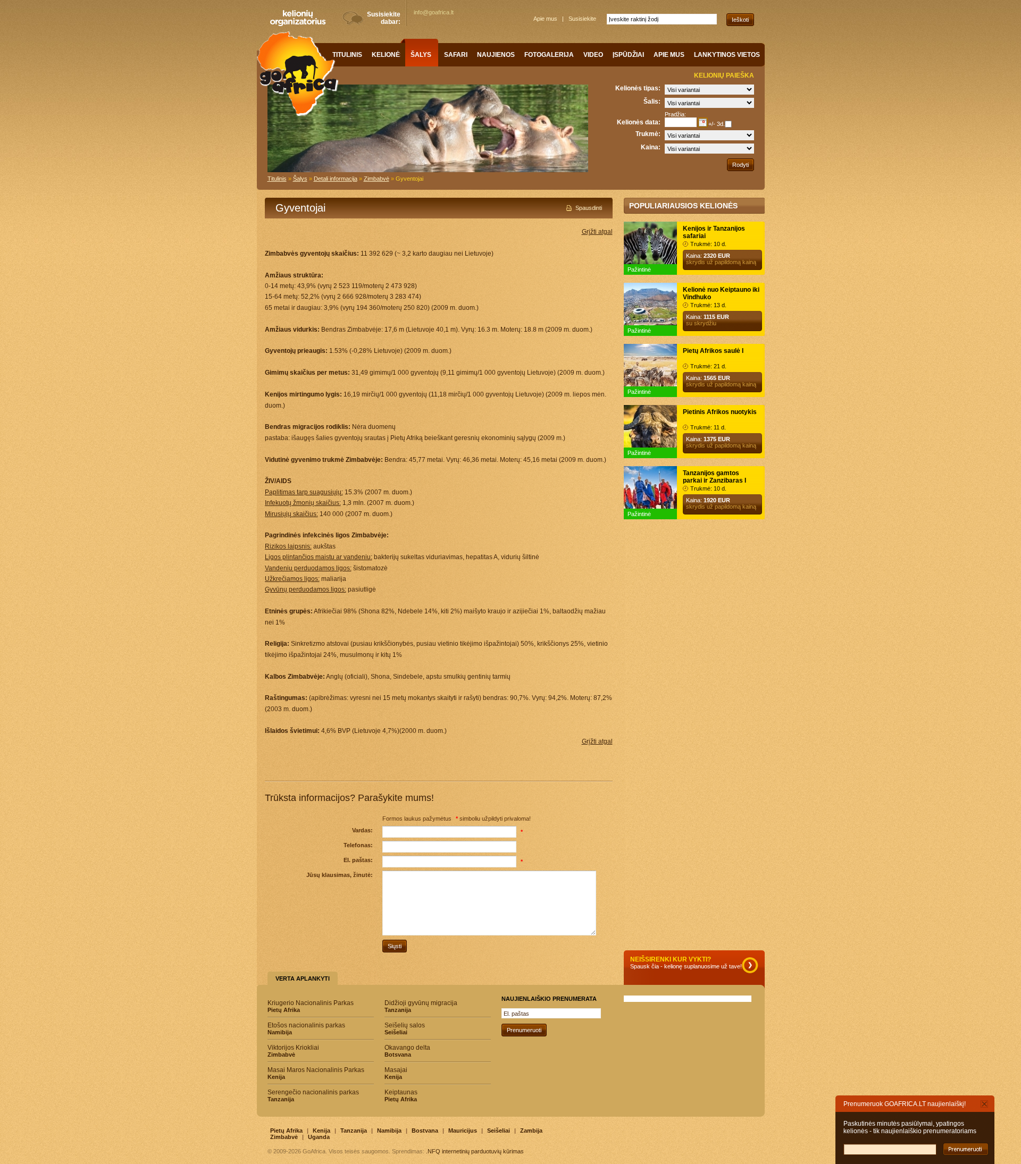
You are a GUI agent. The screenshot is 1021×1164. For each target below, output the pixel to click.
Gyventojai (409, 178)
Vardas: (362, 830)
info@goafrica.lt (434, 12)
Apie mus (545, 18)
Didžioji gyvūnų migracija (420, 1006)
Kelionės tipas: (637, 88)
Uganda (319, 1137)
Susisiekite (582, 18)
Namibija (389, 1130)
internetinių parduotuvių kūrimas (483, 1151)
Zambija (531, 1130)
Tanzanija (353, 1130)
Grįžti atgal (597, 231)
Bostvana (425, 1130)
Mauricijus (462, 1130)
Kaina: (650, 147)
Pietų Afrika (286, 1130)
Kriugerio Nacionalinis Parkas (310, 1006)
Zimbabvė (376, 178)
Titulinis (277, 178)
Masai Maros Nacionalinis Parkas (315, 1073)
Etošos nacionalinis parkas (306, 1028)
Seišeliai (498, 1130)
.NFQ (433, 1151)
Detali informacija (335, 178)
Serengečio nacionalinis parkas (313, 1095)
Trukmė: (647, 134)
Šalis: (651, 101)
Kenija (321, 1130)
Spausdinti (588, 208)
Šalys (300, 178)
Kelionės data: (638, 122)
